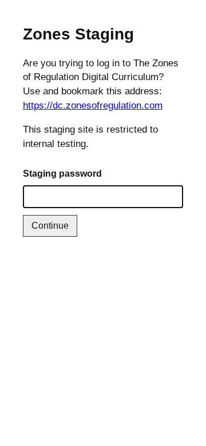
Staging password (62, 173)
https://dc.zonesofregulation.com (93, 105)
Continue (50, 225)
